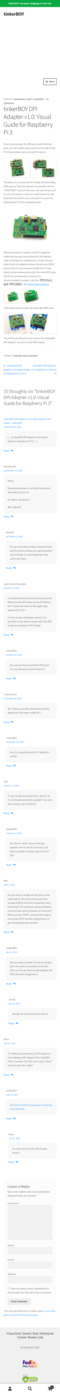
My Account (10, 1389)
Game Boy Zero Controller (25, 355)
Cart (46, 1386)
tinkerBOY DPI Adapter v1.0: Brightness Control (43, 367)
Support (27, 1333)
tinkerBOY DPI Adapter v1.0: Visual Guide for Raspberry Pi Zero (17, 369)
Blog (35, 1333)
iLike (40, 1337)
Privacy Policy (14, 1333)
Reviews (32, 1337)
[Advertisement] (30, 47)
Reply (7, 450)
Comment (14, 1203)
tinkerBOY (14, 14)
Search (30, 1389)
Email (11, 1259)
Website (12, 1274)
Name (11, 1245)
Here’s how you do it (38, 284)
